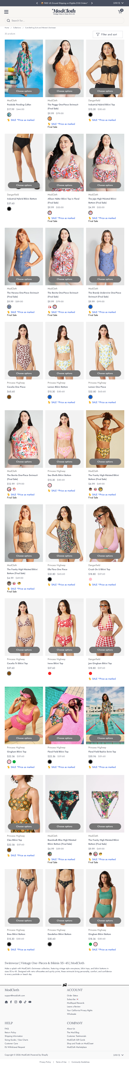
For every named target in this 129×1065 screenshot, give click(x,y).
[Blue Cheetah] (9, 307)
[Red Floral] (50, 213)
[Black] (90, 115)
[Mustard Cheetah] (50, 119)
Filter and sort (109, 34)
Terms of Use (61, 1062)
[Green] (14, 762)
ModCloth (25, 1054)
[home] (64, 12)
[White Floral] (50, 307)
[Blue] (90, 307)
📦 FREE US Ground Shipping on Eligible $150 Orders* (64, 3)
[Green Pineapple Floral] (95, 489)
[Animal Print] (90, 489)
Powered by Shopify (39, 1054)
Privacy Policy (45, 1062)
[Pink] (50, 485)
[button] (121, 12)
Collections (17, 27)
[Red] (50, 673)
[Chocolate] (9, 397)
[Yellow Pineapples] (100, 489)
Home (7, 27)
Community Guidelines (81, 1062)
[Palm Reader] (9, 115)
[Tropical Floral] (50, 854)
